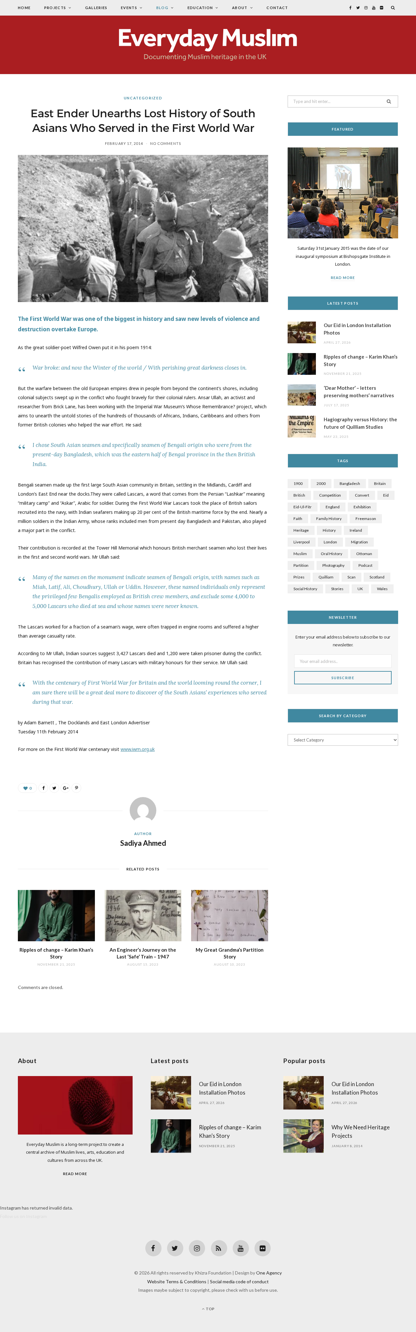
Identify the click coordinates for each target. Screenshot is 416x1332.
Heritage (301, 530)
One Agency (269, 1272)
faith (297, 518)
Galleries (96, 8)
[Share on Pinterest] (76, 788)
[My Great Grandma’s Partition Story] (229, 915)
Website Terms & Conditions (176, 1281)
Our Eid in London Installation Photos (357, 329)
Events (129, 8)
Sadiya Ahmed (143, 843)
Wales (382, 588)
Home (24, 8)
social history (305, 588)
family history (329, 518)
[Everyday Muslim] (208, 45)
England (333, 506)
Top (209, 1308)
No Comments (165, 143)
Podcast (365, 565)
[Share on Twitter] (54, 788)
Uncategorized (143, 98)
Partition (300, 565)
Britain (380, 483)
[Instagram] (197, 1248)
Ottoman (364, 553)
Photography (333, 565)
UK (360, 588)
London (330, 541)
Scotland (377, 577)
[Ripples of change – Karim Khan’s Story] (56, 915)
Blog (162, 8)
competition (330, 495)
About (240, 8)
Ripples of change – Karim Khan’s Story (360, 360)
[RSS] (219, 1248)
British (299, 495)
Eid (386, 495)
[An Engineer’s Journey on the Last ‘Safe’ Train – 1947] (143, 915)
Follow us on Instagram (23, 1216)
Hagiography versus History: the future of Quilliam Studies (360, 423)
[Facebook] (153, 1248)
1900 (298, 483)
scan (351, 577)
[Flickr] (262, 1248)
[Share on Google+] (65, 788)
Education (200, 8)
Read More (343, 277)
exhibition (362, 506)
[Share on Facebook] (43, 788)
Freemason (366, 518)
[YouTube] (241, 1248)
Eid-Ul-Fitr (302, 506)
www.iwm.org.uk (138, 749)
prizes (299, 577)
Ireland (356, 530)
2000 (321, 483)
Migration (359, 541)
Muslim (300, 553)
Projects (55, 8)
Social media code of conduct (239, 1281)
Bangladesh (350, 483)
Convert (362, 495)
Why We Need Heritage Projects (361, 1131)
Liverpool (301, 541)
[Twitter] (175, 1248)
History (329, 530)
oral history (331, 553)
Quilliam (325, 577)
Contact (277, 8)
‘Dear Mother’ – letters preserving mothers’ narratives (359, 391)
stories (337, 588)
